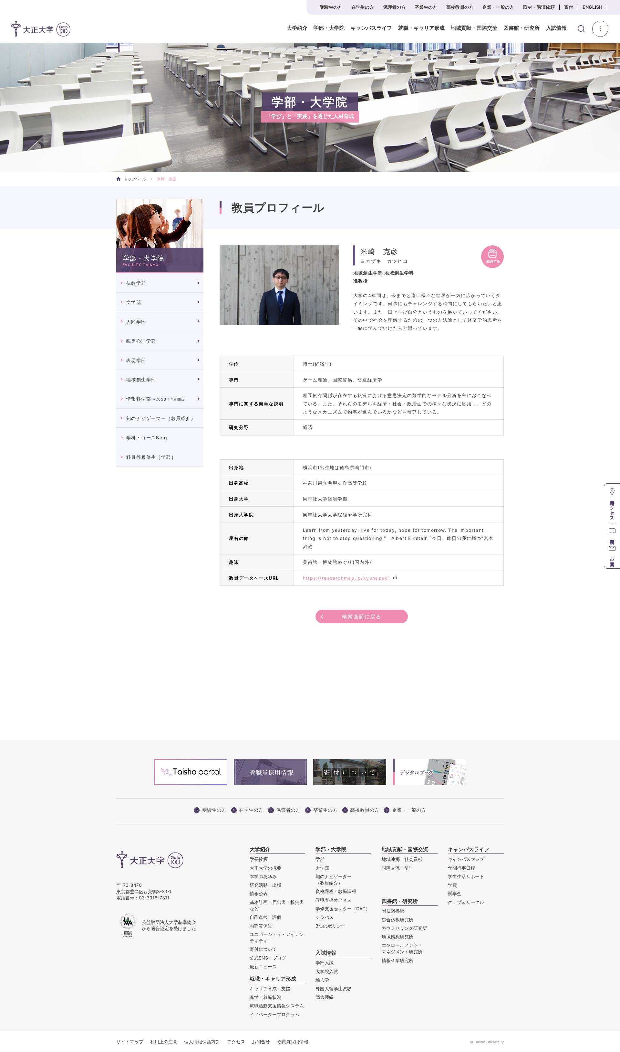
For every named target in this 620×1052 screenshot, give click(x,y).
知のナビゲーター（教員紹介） (161, 418)
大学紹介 (297, 28)
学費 (452, 885)
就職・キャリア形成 (421, 28)
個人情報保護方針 (202, 1041)
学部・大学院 (329, 28)
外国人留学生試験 (333, 988)
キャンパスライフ (371, 28)
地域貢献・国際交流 (474, 28)
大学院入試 (326, 971)
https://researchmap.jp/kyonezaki (347, 578)
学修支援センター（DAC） (342, 908)
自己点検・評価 (265, 917)
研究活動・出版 (265, 885)
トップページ (135, 179)
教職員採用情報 (292, 1041)
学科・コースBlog (146, 437)
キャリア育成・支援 (270, 988)
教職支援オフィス (333, 900)
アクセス (236, 1041)
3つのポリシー (330, 926)
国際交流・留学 (397, 868)
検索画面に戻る (361, 616)
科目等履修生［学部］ (151, 457)
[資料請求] (612, 532)
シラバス (324, 917)
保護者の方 (394, 7)
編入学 (322, 979)
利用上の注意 (163, 1041)
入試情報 (556, 28)
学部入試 (324, 962)
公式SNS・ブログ (268, 958)
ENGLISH (592, 7)
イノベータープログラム (274, 1014)
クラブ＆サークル (466, 902)
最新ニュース (263, 966)
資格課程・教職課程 (335, 891)
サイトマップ (129, 1041)
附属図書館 (393, 911)
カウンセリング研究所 (404, 928)
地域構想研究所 (397, 936)
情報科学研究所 (397, 960)
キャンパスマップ (466, 859)
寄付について (263, 949)
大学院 (322, 868)
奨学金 (454, 893)
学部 (320, 859)
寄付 (568, 7)
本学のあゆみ (263, 876)
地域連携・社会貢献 (402, 859)
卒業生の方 (426, 7)
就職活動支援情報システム (277, 1005)
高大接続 (324, 997)
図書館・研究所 (521, 28)
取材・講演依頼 (539, 7)
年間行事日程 (461, 868)
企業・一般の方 (498, 7)
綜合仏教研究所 (397, 919)
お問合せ (261, 1041)
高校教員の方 (459, 7)
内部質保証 (261, 926)
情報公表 (259, 893)
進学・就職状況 (265, 997)
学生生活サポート (466, 876)
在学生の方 (362, 7)
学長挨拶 (259, 859)
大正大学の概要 (265, 868)
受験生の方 (331, 7)
